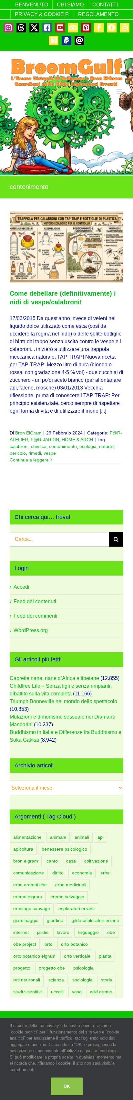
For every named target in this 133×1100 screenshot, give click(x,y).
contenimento (63, 446)
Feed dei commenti (35, 616)
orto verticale (77, 956)
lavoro (63, 932)
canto (52, 860)
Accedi (21, 587)
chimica (38, 446)
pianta (105, 956)
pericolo (18, 453)
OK (67, 1086)
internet (21, 932)
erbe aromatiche (30, 884)
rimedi (34, 453)
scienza (56, 979)
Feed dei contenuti (35, 601)
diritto (58, 872)
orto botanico (74, 944)
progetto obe (52, 967)
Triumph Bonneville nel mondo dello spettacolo (63, 701)
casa (71, 860)
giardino (55, 920)
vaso (77, 991)
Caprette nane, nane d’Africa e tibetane (54, 678)
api (100, 837)
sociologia (82, 979)
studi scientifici (28, 991)
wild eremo (101, 991)
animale (58, 837)
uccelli (57, 991)
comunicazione (28, 872)
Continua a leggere (29, 459)
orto (49, 944)
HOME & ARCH (77, 439)
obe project (24, 944)
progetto (21, 967)
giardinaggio (25, 920)
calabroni (19, 446)
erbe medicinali (70, 884)
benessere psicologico (64, 849)
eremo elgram (27, 896)
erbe (105, 872)
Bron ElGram (28, 432)
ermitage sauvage (31, 908)
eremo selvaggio (67, 896)
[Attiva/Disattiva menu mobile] (120, 91)
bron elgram (25, 860)
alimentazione (27, 837)
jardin (42, 932)
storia (106, 979)
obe (111, 932)
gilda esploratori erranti (95, 920)
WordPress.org (31, 630)
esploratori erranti (76, 908)
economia (82, 872)
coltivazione (96, 860)
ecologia (88, 446)
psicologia (83, 967)
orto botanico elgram (34, 956)
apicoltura (23, 849)
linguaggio (88, 932)
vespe (50, 453)
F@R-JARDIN (45, 439)
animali (82, 837)
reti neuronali (26, 979)
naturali (106, 446)
